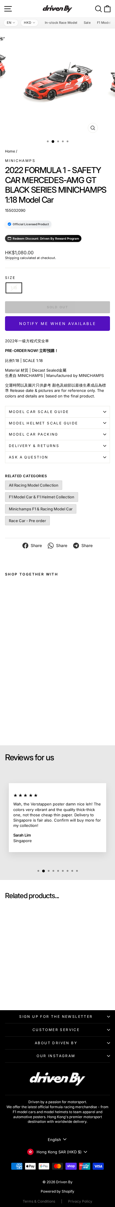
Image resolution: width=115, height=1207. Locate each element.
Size (10, 277)
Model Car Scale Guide (39, 411)
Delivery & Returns (34, 445)
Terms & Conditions (39, 1201)
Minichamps (20, 160)
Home (10, 151)
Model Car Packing (33, 434)
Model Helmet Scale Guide (43, 423)
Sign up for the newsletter (56, 1016)
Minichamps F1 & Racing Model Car (41, 509)
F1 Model (104, 23)
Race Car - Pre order (27, 520)
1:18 (14, 287)
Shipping (12, 258)
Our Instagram (56, 1056)
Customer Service (56, 1029)
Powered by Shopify (57, 1191)
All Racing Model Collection (33, 485)
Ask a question (28, 457)
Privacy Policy (80, 1201)
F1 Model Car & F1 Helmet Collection (41, 497)
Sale (87, 23)
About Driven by (56, 1043)
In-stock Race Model (61, 23)
